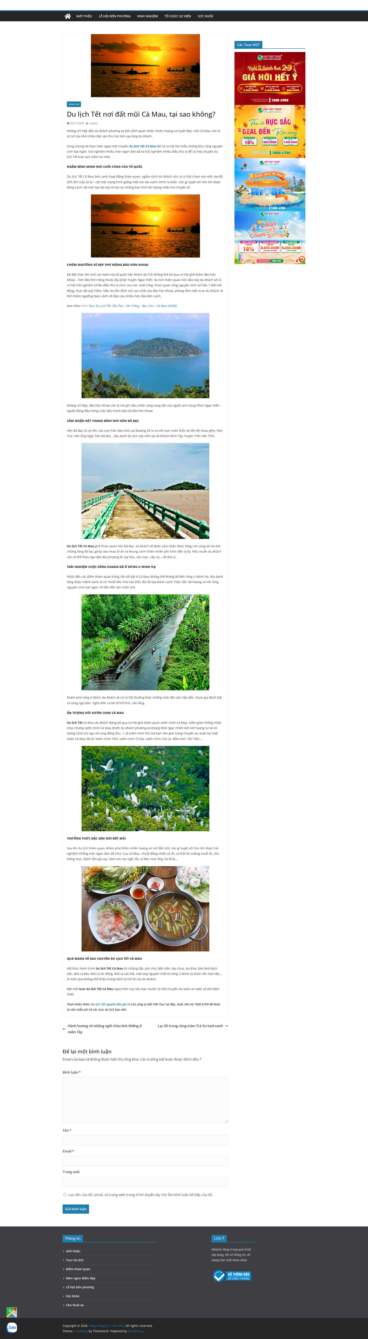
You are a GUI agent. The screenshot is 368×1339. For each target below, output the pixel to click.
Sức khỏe (205, 16)
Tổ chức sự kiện (178, 16)
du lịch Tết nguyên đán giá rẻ (110, 1004)
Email (68, 1151)
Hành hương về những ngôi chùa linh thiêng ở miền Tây (105, 1028)
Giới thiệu (84, 16)
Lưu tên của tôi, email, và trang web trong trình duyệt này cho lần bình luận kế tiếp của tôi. (140, 1194)
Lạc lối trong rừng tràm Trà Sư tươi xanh (190, 1025)
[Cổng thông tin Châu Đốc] (68, 16)
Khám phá (74, 104)
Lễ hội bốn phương (115, 16)
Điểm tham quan (78, 1269)
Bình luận (72, 1072)
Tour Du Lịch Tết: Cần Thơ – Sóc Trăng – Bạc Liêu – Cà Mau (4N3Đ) (133, 306)
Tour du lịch (74, 1260)
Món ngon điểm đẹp (80, 1278)
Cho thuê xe (75, 1305)
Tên (67, 1130)
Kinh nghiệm (147, 16)
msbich (93, 123)
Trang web (71, 1172)
